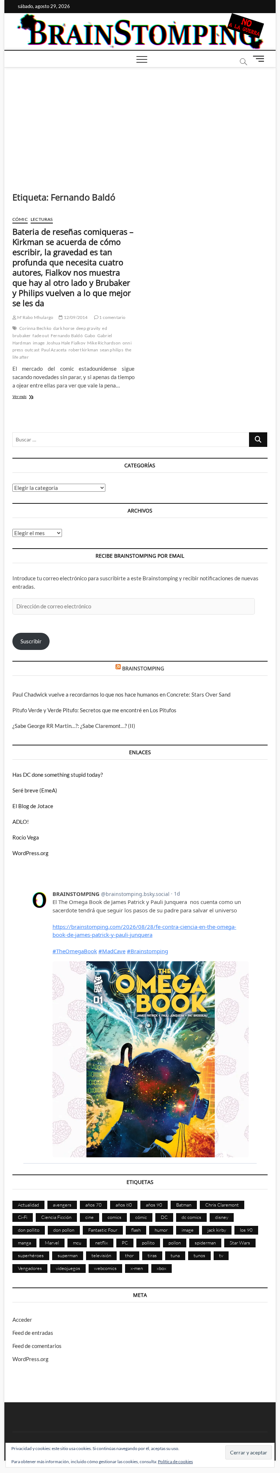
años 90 (154, 1205)
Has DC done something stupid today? (57, 774)
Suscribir (31, 641)
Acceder (22, 1319)
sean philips (111, 349)
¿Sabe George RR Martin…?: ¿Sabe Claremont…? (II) (73, 725)
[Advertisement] (140, 122)
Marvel (52, 1243)
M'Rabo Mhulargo (34, 317)
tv (221, 1255)
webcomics (105, 1268)
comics (114, 1217)
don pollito (28, 1230)
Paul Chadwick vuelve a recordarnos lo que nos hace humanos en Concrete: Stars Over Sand (121, 694)
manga (24, 1243)
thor (129, 1255)
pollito (148, 1243)
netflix (101, 1243)
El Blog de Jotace (32, 806)
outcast (32, 349)
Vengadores (30, 1268)
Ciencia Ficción (56, 1217)
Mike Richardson (104, 343)
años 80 (124, 1205)
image (38, 343)
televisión (101, 1255)
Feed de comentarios (37, 1346)
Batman (183, 1205)
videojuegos (68, 1268)
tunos (199, 1255)
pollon (174, 1243)
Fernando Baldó (67, 335)
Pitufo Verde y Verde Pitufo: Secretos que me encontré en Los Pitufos (94, 710)
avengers (62, 1205)
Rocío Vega (25, 837)
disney (221, 1217)
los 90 (246, 1230)
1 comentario (112, 317)
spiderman (205, 1243)
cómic (141, 1217)
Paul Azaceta (53, 349)
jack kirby (216, 1230)
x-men (137, 1268)
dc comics (191, 1217)
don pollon (63, 1230)
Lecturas (42, 219)
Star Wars (240, 1243)
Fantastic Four (102, 1230)
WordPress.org (30, 853)
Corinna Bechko (35, 328)
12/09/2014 (75, 317)
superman (68, 1255)
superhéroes (31, 1255)
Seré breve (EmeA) (34, 790)
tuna (175, 1255)
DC (164, 1217)
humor (161, 1230)
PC (125, 1243)
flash (136, 1230)
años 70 (93, 1205)
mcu (77, 1243)
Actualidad (28, 1205)
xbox (161, 1268)
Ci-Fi (22, 1217)
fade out (40, 335)
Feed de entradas (32, 1332)
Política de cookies (175, 1461)
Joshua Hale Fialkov (65, 343)
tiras (152, 1255)
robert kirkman (83, 349)
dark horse (63, 328)
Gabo (90, 335)
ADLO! (20, 821)
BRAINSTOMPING (143, 668)
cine (89, 1217)
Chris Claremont (222, 1205)
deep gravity (88, 328)
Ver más (29, 397)
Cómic (20, 219)
